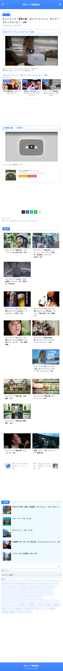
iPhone (30, 583)
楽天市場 (32, 176)
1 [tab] (24, 98)
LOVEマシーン (53, 583)
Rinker (24, 172)
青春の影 (13, 220)
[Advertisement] (31, 112)
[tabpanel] (11, 88)
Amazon (23, 176)
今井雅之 (41, 604)
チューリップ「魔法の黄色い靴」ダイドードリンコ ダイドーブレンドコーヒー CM (44, 340)
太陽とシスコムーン (8, 608)
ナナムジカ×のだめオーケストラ (11, 601)
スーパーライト (33, 594)
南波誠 (49, 604)
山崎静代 (19, 608)
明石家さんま (29, 608)
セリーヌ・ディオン (46, 594)
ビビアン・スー (27, 601)
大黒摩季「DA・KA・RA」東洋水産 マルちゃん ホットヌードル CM (36, 542)
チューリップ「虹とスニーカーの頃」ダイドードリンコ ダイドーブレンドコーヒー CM (44, 369)
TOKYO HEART (33, 587)
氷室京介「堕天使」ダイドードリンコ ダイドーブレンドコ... (51, 93)
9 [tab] (37, 98)
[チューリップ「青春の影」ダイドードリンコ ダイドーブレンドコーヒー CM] (31, 212)
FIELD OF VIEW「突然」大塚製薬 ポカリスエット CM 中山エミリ (35, 507)
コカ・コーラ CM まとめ (21, 518)
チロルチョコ (15, 597)
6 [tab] (33, 98)
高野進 (29, 612)
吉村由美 (57, 604)
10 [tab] (39, 98)
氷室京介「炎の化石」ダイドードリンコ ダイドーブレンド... (12, 93)
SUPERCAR (13, 587)
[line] (35, 212)
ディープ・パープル (35, 597)
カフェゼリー (38, 590)
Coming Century (7, 583)
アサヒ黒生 (50, 587)
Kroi (37, 583)
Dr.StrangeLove (20, 583)
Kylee (44, 583)
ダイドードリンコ (20, 220)
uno (42, 587)
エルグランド (16, 590)
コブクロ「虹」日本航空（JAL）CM (24, 553)
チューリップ (7, 218)
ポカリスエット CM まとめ (22, 530)
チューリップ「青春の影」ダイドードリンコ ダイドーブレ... (31, 93)
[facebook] (27, 212)
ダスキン (5, 597)
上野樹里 (32, 604)
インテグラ (6, 590)
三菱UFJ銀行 (23, 604)
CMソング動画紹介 (31, 4)
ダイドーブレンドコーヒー (31, 220)
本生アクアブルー (41, 608)
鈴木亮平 (21, 612)
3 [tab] (28, 98)
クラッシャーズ (7, 594)
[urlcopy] (39, 212)
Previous (3, 87)
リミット (13, 604)
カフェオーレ (27, 590)
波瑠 (13, 612)
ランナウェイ (54, 601)
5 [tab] (31, 98)
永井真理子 (52, 608)
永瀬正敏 (5, 612)
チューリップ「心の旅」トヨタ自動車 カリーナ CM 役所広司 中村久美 (16, 281)
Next (59, 87)
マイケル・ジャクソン (40, 601)
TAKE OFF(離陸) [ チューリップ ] (29, 171)
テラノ (24, 597)
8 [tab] (36, 98)
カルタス (48, 590)
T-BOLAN (22, 587)
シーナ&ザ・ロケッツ (20, 594)
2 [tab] (26, 98)
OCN (4, 587)
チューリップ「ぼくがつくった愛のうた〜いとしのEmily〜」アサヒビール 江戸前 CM (16, 311)
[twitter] (23, 212)
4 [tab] (29, 98)
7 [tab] (34, 98)
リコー (4, 604)
